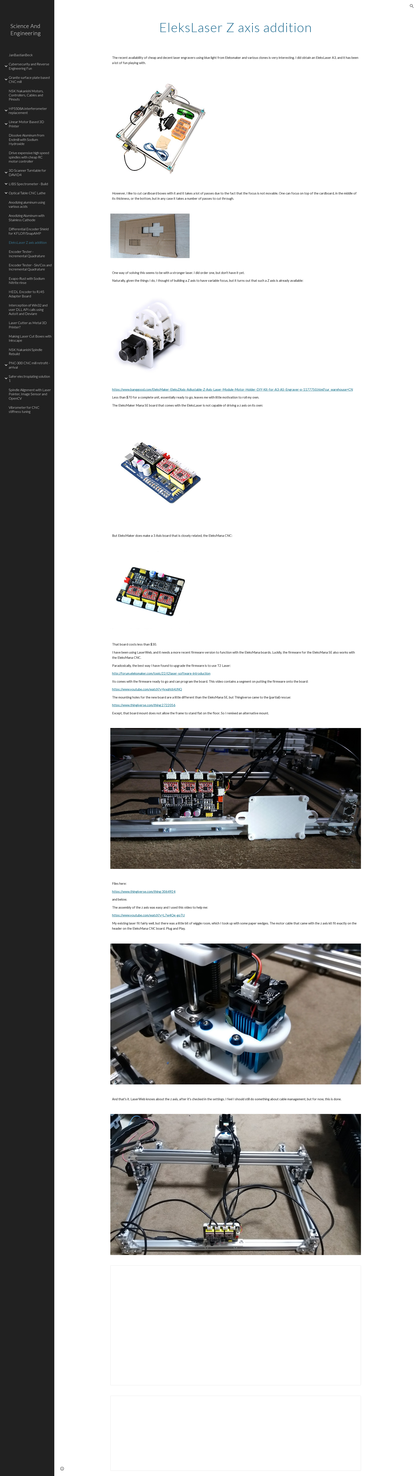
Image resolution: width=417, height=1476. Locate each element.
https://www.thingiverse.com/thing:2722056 (143, 705)
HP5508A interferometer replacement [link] (28, 110)
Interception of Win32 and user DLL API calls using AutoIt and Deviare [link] (28, 309)
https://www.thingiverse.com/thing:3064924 (143, 891)
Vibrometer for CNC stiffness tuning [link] (24, 409)
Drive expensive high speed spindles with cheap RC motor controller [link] (29, 157)
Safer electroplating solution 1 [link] (29, 378)
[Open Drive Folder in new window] (352, 1401)
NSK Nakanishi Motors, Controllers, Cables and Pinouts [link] (26, 95)
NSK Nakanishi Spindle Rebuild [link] (25, 352)
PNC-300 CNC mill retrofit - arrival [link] (29, 365)
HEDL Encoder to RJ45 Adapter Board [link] (26, 294)
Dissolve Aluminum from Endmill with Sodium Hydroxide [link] (26, 139)
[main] (235, 27)
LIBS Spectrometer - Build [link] (28, 184)
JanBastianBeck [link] (21, 55)
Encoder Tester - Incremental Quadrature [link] (27, 253)
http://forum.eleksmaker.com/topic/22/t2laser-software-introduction (161, 673)
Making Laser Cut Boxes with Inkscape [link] (30, 338)
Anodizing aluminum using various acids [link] (27, 204)
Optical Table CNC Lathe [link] (27, 193)
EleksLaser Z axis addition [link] (28, 242)
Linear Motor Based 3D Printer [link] (26, 124)
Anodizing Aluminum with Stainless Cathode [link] (27, 217)
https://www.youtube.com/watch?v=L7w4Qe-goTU (148, 915)
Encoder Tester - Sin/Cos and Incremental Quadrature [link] (30, 267)
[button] (412, 6)
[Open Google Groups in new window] (352, 1271)
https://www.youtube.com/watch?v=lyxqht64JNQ (147, 689)
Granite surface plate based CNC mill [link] (29, 79)
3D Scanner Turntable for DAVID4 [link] (27, 172)
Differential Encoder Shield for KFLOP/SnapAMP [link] (29, 231)
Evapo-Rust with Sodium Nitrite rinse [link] (27, 280)
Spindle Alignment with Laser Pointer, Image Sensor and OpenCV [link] (30, 394)
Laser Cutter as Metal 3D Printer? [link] (28, 325)
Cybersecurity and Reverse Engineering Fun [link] (29, 66)
